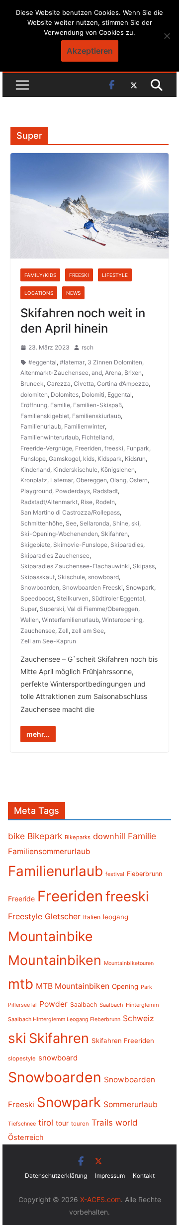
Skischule (71, 577)
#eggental (42, 362)
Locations (38, 293)
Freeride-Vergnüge (46, 448)
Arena (113, 372)
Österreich (26, 1137)
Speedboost (37, 598)
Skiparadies (126, 544)
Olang (118, 480)
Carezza (59, 383)
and (96, 372)
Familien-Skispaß (97, 405)
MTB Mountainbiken (72, 986)
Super (28, 608)
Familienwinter (84, 426)
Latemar (61, 480)
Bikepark (44, 836)
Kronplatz (33, 480)
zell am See (88, 630)
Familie (60, 405)
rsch (87, 347)
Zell (63, 630)
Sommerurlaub (130, 1104)
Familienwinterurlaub (49, 437)
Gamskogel (64, 458)
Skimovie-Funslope (80, 544)
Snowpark (140, 587)
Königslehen (117, 469)
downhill (109, 836)
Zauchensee (37, 630)
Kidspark (109, 458)
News (73, 293)
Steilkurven (73, 598)
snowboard (103, 577)
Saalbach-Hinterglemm (129, 1004)
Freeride (21, 898)
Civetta (84, 383)
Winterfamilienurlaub (70, 619)
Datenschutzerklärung (56, 1175)
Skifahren (114, 533)
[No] (167, 36)
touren (80, 1123)
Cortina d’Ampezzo (123, 383)
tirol (45, 1123)
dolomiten (34, 394)
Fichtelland (97, 437)
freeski (113, 448)
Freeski (79, 275)
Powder (53, 1004)
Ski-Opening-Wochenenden (59, 533)
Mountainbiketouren (129, 963)
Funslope (33, 458)
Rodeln (105, 502)
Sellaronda (94, 523)
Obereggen (91, 480)
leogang (115, 917)
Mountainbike (50, 936)
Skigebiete (35, 544)
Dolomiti (93, 394)
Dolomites (65, 394)
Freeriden (88, 448)
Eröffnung (33, 405)
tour (62, 1123)
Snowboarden (39, 587)
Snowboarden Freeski (92, 587)
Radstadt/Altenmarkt (49, 502)
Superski (52, 608)
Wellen (29, 619)
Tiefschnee (22, 1123)
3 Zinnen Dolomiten (115, 362)
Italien (91, 917)
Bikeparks (77, 837)
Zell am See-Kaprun (48, 641)
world (126, 1123)
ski (135, 523)
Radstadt (105, 491)
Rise (86, 502)
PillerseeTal (22, 1004)
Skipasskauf (37, 577)
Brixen (133, 372)
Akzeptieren (90, 51)
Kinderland (35, 469)
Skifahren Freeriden (122, 1041)
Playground (36, 491)
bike (16, 836)
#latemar (72, 362)
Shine (120, 523)
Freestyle (25, 916)
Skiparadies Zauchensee (55, 555)
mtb (20, 983)
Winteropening (122, 619)
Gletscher (63, 916)
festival (114, 874)
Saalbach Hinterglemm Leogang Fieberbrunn (64, 1019)
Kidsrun (135, 458)
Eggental (119, 394)
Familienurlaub (40, 426)
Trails (102, 1123)
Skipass (144, 566)
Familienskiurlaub (96, 416)
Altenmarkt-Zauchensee (54, 372)
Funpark (137, 448)
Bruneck (32, 383)
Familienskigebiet (44, 416)
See (71, 523)
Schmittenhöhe (41, 523)
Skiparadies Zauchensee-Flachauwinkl (75, 566)
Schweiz (138, 1018)
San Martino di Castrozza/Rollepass (70, 512)
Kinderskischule (75, 469)
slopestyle (22, 1058)
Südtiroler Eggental (117, 598)
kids (88, 458)
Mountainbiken (54, 960)
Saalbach (83, 1004)
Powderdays (72, 491)
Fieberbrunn (144, 873)
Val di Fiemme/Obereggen (102, 608)
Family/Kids (40, 275)
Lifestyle (115, 275)
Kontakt (144, 1175)
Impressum (110, 1175)
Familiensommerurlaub (49, 851)
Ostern (138, 480)
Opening (125, 986)
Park (146, 987)
